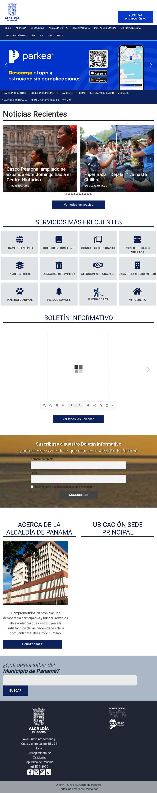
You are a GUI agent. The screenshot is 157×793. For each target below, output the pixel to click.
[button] (78, 65)
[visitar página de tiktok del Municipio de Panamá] (48, 772)
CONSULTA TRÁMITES (15, 35)
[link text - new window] (42, 772)
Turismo (81, 93)
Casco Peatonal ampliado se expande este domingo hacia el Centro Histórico (39, 174)
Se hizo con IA (55, 35)
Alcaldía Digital (58, 28)
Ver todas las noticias (78, 204)
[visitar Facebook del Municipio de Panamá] (30, 772)
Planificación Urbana (14, 100)
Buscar (15, 690)
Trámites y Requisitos (14, 93)
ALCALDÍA (21, 28)
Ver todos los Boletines (78, 419)
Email (34, 473)
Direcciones (37, 28)
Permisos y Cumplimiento (44, 93)
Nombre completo (42, 459)
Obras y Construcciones (45, 100)
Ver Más (66, 100)
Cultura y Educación (101, 93)
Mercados (123, 93)
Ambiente (67, 93)
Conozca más (32, 644)
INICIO (8, 28)
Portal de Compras (105, 28)
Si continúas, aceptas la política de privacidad (63, 487)
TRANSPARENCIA (81, 28)
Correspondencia (131, 28)
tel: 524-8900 (39, 767)
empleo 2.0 (37, 35)
